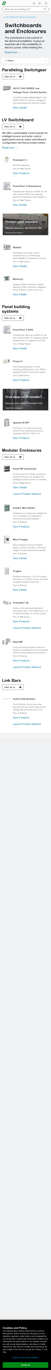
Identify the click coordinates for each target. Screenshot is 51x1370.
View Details (20, 107)
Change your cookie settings (25, 1357)
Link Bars (11, 680)
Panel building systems (16, 309)
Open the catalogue (13, 408)
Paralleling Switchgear (24, 70)
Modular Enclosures (21, 450)
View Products (21, 173)
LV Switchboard (18, 120)
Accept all (25, 1365)
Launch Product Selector (27, 494)
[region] (25, 224)
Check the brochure (13, 233)
